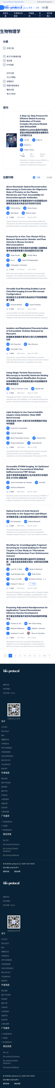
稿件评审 (4, 791)
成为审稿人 (49, 14)
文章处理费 (5, 812)
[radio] (36, 177)
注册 (37, 7)
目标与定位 (5, 731)
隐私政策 (17, 871)
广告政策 (4, 826)
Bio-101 (6, 840)
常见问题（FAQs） (9, 693)
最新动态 (6, 685)
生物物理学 (10, 31)
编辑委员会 (5, 740)
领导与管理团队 (6, 748)
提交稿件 (4, 787)
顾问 (2, 735)
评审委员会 (5, 744)
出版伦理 (4, 803)
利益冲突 (4, 808)
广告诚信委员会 (6, 822)
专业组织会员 (5, 764)
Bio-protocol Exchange (11, 844)
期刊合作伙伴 (5, 760)
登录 (30, 7)
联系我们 (4, 769)
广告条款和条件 (6, 830)
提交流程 (4, 779)
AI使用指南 (5, 799)
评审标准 (4, 795)
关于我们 (4, 727)
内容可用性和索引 (7, 756)
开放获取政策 (5, 752)
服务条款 (6, 871)
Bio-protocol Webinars (11, 855)
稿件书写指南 (5, 783)
